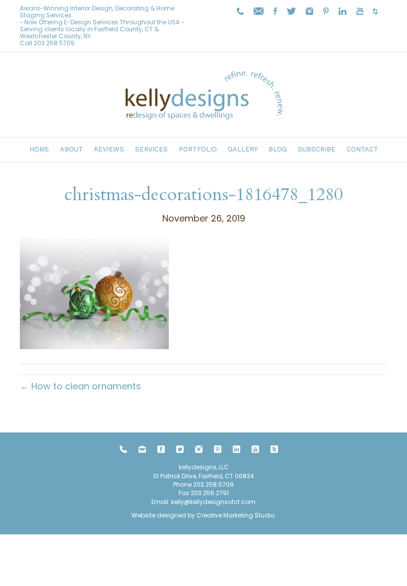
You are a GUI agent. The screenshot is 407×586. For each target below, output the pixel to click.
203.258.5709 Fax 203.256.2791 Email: (192, 493)
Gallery (243, 149)
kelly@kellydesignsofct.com (213, 502)
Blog (278, 149)
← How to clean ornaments (80, 386)
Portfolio (198, 149)
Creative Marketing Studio (235, 515)
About (71, 149)
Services (151, 149)
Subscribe (317, 149)
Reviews (109, 149)
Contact (362, 149)
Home (39, 149)
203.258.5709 (54, 43)
